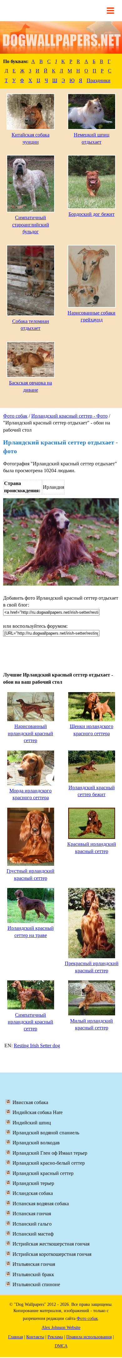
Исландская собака (33, 1193)
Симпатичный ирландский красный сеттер (30, 1022)
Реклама (55, 1337)
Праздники (98, 80)
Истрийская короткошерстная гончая (52, 1254)
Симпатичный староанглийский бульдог (30, 224)
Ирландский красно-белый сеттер (49, 1163)
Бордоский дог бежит (91, 214)
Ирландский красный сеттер (43, 1173)
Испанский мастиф (33, 1234)
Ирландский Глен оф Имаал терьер (50, 1153)
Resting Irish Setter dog (37, 1045)
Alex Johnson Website (61, 1327)
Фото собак (15, 416)
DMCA (61, 1346)
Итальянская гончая (34, 1264)
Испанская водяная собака (41, 1203)
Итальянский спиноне (36, 1284)
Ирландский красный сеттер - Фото (69, 416)
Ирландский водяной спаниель (46, 1132)
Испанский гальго (32, 1224)
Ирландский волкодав (36, 1142)
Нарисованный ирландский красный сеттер (30, 733)
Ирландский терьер (33, 1183)
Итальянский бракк (33, 1274)
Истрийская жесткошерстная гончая (51, 1243)
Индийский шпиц (32, 1122)
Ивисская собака (30, 1102)
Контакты (35, 1337)
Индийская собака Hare (38, 1112)
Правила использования (89, 1337)
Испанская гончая (32, 1213)
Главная (15, 1337)
